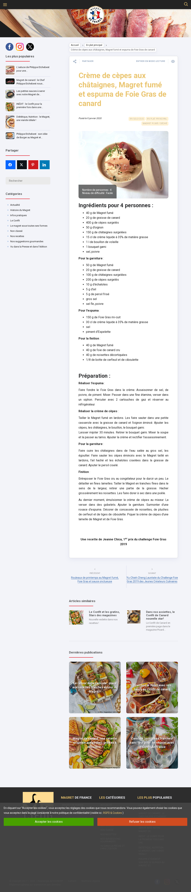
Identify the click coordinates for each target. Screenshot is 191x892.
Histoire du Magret (20, 210)
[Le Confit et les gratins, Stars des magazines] (76, 617)
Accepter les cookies (49, 821)
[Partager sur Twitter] (22, 164)
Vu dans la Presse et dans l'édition (28, 246)
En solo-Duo (137, 119)
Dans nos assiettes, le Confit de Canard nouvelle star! (160, 615)
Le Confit (15, 220)
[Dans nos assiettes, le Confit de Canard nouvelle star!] (133, 616)
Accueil (75, 45)
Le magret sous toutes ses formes (28, 225)
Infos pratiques (18, 215)
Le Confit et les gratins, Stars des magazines (104, 613)
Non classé (16, 231)
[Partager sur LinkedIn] (45, 164)
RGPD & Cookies (112, 812)
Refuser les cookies (142, 821)
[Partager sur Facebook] (10, 164)
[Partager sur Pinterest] (33, 164)
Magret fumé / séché (155, 123)
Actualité (15, 204)
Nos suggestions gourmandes (26, 241)
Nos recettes (17, 236)
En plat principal (94, 45)
